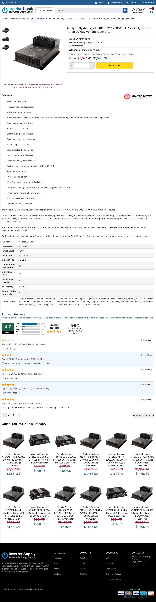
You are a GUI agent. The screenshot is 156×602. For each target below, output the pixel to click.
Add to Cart (114, 65)
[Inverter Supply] (18, 10)
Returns (83, 569)
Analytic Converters (36, 18)
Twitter (56, 569)
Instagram (58, 563)
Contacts (133, 2)
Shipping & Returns (113, 574)
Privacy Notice (37, 589)
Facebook (58, 558)
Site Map (83, 574)
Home (4, 18)
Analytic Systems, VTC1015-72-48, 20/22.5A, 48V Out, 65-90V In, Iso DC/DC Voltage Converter (65, 513)
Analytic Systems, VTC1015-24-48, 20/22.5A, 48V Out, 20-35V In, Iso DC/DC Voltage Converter (14, 513)
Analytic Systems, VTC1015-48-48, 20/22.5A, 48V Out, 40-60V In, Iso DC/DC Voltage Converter (116, 460)
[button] (147, 2)
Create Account (112, 563)
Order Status (116, 2)
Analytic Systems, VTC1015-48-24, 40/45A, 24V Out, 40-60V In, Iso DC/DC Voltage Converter (13, 460)
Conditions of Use (113, 579)
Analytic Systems (17, 18)
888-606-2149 (11, 2)
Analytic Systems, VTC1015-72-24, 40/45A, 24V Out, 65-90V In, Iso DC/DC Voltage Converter (142, 513)
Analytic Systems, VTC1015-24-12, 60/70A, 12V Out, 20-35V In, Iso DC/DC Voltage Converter (142, 460)
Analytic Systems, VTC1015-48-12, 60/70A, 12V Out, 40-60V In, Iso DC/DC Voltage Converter (90, 513)
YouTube (57, 574)
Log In (100, 2)
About (82, 558)
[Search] (125, 10)
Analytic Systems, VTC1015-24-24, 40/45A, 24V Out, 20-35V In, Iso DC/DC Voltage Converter (90, 460)
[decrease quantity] (71, 65)
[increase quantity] (92, 65)
